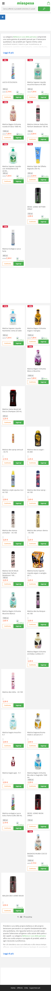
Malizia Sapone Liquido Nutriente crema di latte (12, 329)
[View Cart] (47, 3)
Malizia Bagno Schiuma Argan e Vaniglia (36, 329)
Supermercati (34, 988)
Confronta (7, 97)
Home (13, 988)
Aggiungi (18, 97)
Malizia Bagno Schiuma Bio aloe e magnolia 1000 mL (37, 775)
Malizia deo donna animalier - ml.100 (9, 531)
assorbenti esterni (14, 949)
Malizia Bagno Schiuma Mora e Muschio (36, 370)
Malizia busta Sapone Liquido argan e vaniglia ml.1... (36, 573)
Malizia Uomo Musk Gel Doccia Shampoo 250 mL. (12, 410)
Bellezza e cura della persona (25, 37)
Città (26, 988)
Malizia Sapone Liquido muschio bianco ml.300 (36, 83)
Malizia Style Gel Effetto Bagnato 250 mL (36, 167)
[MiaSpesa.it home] (25, 3)
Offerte (20, 988)
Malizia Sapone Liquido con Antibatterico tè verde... (11, 168)
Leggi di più (8, 52)
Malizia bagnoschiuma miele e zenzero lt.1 (36, 733)
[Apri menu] (3, 3)
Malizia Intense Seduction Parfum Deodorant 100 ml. (37, 125)
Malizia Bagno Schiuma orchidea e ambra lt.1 (36, 652)
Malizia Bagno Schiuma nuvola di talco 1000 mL (11, 125)
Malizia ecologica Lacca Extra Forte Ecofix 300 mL (12, 814)
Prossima (28, 917)
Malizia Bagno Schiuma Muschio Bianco (11, 612)
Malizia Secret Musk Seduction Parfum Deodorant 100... (10, 573)
